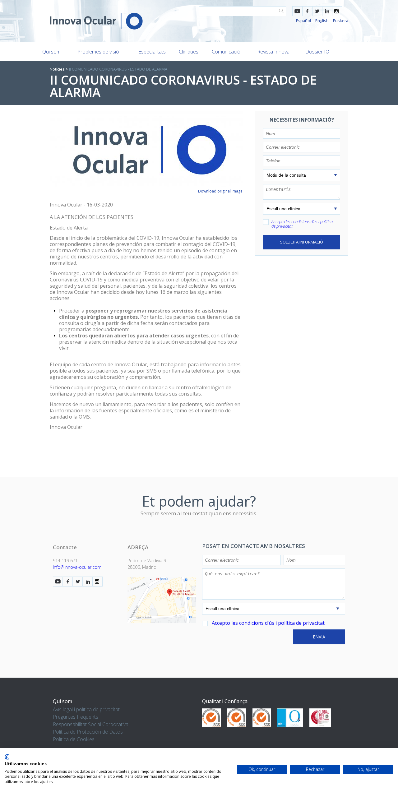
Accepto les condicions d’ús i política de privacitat (302, 224)
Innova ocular (96, 21)
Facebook (307, 11)
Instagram (337, 11)
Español (303, 20)
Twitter (317, 11)
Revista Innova (273, 51)
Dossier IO (317, 51)
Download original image (220, 191)
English (322, 20)
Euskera (340, 20)
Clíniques (188, 51)
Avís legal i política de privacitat (86, 709)
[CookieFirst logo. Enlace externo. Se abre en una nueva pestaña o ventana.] (7, 757)
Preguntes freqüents (75, 716)
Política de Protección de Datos (88, 731)
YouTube (297, 11)
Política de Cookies (74, 739)
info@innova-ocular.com (77, 567)
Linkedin (327, 11)
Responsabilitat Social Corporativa (90, 724)
